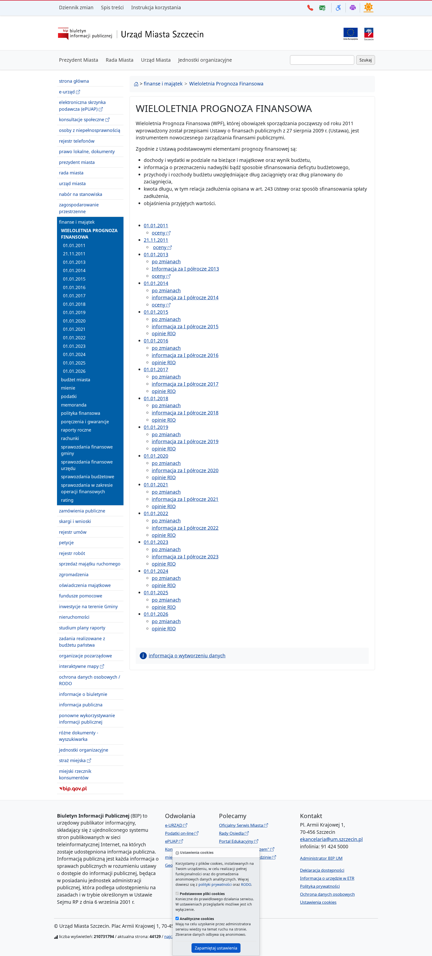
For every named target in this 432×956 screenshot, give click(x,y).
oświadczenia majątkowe (85, 585)
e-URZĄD (174, 825)
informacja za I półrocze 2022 (185, 527)
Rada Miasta (120, 59)
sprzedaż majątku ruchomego (89, 564)
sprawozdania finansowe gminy (87, 450)
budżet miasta (75, 380)
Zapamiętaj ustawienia (216, 948)
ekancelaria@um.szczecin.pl (331, 839)
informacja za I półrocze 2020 (185, 470)
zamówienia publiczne (82, 510)
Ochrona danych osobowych (327, 894)
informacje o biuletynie (83, 694)
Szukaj (366, 60)
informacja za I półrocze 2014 (185, 297)
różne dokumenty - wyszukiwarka (78, 736)
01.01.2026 (74, 371)
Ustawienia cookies (318, 902)
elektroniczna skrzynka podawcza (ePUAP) (82, 105)
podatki (69, 396)
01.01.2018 (74, 304)
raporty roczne (76, 430)
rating (67, 500)
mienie (68, 388)
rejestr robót (72, 553)
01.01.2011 (74, 245)
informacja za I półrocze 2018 (185, 412)
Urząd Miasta (156, 59)
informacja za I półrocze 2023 (185, 556)
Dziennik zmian (76, 7)
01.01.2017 (74, 296)
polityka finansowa (80, 413)
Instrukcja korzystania (156, 7)
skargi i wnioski (75, 521)
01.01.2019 (74, 312)
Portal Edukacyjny (236, 841)
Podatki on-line (179, 833)
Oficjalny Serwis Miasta (241, 825)
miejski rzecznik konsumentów (75, 774)
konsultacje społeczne (82, 119)
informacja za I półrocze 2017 (185, 384)
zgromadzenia (73, 574)
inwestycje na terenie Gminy (88, 606)
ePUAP (172, 841)
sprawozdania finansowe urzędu (87, 465)
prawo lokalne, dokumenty (87, 151)
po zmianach (166, 261)
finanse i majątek (76, 222)
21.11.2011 (74, 254)
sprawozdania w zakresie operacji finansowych (87, 488)
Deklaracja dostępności (322, 870)
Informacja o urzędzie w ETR (327, 878)
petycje (66, 542)
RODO (246, 884)
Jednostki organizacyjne (205, 59)
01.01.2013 (74, 262)
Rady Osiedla (232, 833)
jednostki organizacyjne (83, 750)
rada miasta (71, 173)
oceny (159, 232)
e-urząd (67, 92)
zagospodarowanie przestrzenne (79, 208)
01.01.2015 (74, 279)
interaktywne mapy (79, 666)
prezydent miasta (77, 162)
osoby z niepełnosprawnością (89, 130)
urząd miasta (72, 183)
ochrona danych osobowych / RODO (89, 680)
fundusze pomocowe (80, 596)
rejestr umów (72, 532)
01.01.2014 (74, 270)
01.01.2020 (74, 321)
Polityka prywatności (320, 886)
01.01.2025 (74, 363)
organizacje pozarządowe (85, 655)
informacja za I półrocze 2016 (185, 355)
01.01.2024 (74, 354)
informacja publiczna (80, 705)
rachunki (70, 438)
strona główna (74, 81)
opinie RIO (164, 333)
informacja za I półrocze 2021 (185, 499)
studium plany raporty (82, 628)
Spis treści (112, 7)
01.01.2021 (74, 329)
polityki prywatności (215, 884)
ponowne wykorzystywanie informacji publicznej (87, 718)
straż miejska (73, 760)
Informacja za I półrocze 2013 (185, 268)
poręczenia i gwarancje (85, 422)
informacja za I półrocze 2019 (185, 441)
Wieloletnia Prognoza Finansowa (89, 233)
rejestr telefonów (76, 141)
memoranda (73, 405)
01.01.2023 (74, 346)
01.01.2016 (74, 287)
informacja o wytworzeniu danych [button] (187, 655)
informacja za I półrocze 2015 (185, 326)
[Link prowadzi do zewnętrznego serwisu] (369, 33)
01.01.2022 (74, 338)
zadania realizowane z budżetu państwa (82, 641)
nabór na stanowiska (80, 194)
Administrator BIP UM (321, 858)
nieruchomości (74, 617)
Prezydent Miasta (78, 59)
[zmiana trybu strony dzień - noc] (368, 7)
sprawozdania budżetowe (87, 476)
